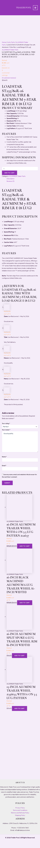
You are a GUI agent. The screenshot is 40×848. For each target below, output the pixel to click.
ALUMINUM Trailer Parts (10, 50)
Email (4, 465)
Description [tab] (10, 179)
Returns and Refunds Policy (20, 813)
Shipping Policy (20, 815)
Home (4, 42)
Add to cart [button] (25, 546)
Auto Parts (11, 42)
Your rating (6, 423)
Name (4, 457)
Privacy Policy (20, 808)
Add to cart (9, 173)
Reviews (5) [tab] (10, 181)
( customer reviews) (9, 78)
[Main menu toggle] (35, 7)
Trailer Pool (23, 7)
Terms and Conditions (20, 810)
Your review (6, 430)
